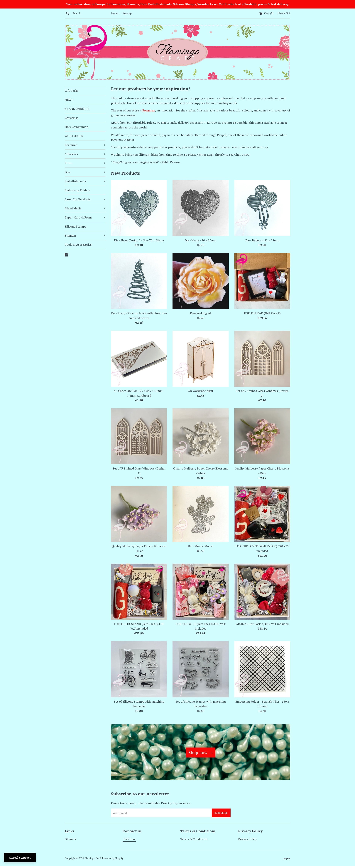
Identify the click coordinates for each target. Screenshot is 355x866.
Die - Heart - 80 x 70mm (200, 240)
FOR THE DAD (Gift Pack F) (262, 313)
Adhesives (85, 154)
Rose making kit (200, 313)
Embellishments (85, 181)
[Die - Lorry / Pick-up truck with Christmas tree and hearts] (139, 281)
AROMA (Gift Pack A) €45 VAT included (262, 624)
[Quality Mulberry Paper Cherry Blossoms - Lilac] (139, 514)
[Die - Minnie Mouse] (201, 514)
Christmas (71, 118)
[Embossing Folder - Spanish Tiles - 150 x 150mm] (262, 669)
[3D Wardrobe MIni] (201, 359)
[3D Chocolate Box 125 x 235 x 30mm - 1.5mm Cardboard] (139, 359)
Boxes (85, 163)
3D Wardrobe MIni (200, 391)
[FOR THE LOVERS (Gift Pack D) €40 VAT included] (262, 514)
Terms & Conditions (193, 839)
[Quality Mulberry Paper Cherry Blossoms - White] (201, 436)
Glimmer (70, 839)
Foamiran (85, 145)
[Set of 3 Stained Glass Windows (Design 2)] (262, 359)
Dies (85, 172)
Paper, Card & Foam (85, 217)
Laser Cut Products (85, 199)
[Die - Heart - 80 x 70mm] (201, 208)
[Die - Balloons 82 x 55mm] (262, 208)
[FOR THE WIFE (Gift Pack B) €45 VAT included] (201, 592)
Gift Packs (71, 91)
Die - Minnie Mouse (200, 546)
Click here (129, 839)
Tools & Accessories (78, 245)
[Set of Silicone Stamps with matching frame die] (139, 669)
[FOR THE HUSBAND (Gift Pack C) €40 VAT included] (139, 592)
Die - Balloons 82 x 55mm (262, 240)
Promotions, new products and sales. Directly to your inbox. (151, 803)
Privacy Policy (247, 839)
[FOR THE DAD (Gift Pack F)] (262, 281)
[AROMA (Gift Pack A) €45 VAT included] (262, 592)
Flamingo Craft (93, 858)
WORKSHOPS (74, 136)
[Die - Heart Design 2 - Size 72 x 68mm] (139, 208)
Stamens (85, 235)
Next (282, 753)
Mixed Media (85, 208)
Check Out (284, 13)
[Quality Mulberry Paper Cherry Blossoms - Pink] (262, 436)
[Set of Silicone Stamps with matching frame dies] (201, 669)
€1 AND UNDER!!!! (77, 109)
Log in (115, 13)
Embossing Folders (77, 190)
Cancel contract (20, 857)
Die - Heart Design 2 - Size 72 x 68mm (139, 240)
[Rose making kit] (201, 281)
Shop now (198, 752)
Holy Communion (76, 127)
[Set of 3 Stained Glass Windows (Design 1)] (139, 436)
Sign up (127, 13)
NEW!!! (69, 100)
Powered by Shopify (112, 858)
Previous (119, 753)
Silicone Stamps (75, 226)
